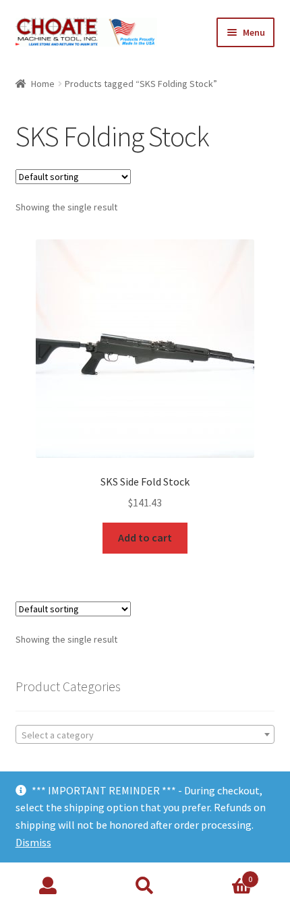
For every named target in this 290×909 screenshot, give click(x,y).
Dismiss (33, 842)
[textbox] (145, 735)
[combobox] (145, 734)
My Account (48, 886)
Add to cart (145, 537)
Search (144, 886)
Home (43, 84)
